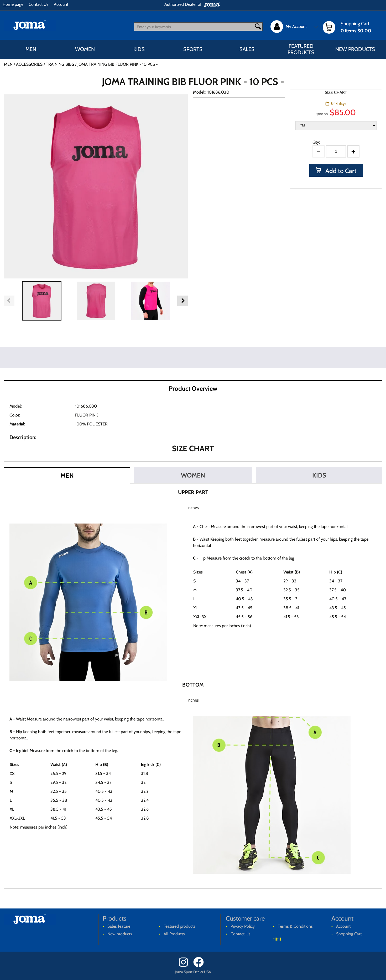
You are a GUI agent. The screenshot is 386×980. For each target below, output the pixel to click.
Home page (13, 4)
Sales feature (118, 926)
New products (355, 49)
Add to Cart (340, 171)
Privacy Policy (243, 926)
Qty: (316, 142)
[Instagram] (185, 965)
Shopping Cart (349, 933)
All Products (174, 933)
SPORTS (192, 49)
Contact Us (39, 4)
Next (182, 301)
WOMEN (85, 49)
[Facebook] (200, 965)
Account (61, 4)
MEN (30, 49)
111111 (277, 939)
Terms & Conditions (295, 926)
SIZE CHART (336, 92)
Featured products (301, 49)
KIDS (139, 49)
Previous (9, 301)
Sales (246, 49)
